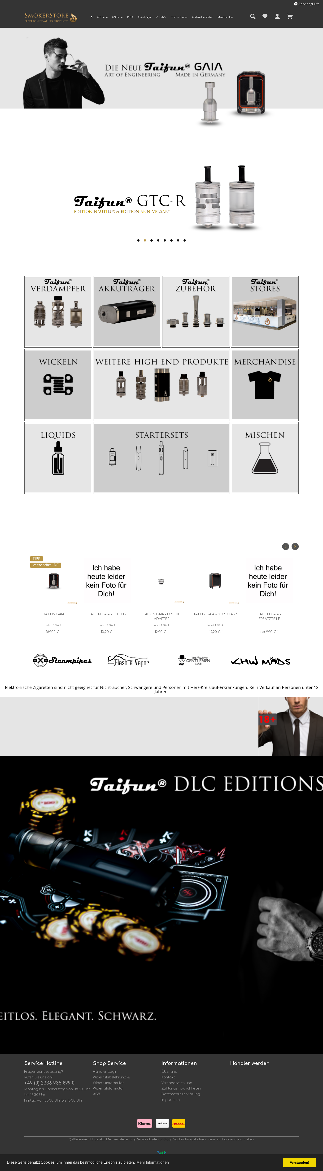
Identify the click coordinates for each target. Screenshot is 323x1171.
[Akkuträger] (127, 312)
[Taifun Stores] (265, 312)
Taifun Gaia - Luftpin (108, 614)
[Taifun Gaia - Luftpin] (107, 580)
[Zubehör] (196, 312)
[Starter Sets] (161, 458)
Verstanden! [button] (299, 1162)
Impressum (171, 1100)
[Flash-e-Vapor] (128, 660)
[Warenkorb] (298, 16)
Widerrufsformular (108, 1088)
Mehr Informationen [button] (152, 1162)
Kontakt (168, 1077)
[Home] (91, 17)
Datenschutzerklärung (181, 1094)
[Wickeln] (58, 385)
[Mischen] (265, 458)
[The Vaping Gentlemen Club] (194, 660)
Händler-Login (105, 1071)
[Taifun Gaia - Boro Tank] (215, 580)
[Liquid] (58, 458)
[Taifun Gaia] (53, 580)
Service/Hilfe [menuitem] (308, 4)
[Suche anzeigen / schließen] (251, 16)
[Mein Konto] (277, 16)
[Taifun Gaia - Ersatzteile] (269, 580)
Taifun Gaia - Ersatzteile (269, 616)
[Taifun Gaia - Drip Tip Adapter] (161, 580)
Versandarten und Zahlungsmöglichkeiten (181, 1085)
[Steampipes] (62, 660)
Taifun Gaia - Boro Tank (215, 614)
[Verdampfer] (58, 312)
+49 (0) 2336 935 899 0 (49, 1083)
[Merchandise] (265, 385)
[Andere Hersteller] (161, 385)
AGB (96, 1094)
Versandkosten (148, 1139)
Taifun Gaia (53, 614)
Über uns (169, 1071)
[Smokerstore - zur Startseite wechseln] (50, 18)
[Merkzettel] (265, 16)
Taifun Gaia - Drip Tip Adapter (161, 616)
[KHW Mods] (260, 660)
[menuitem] (91, 17)
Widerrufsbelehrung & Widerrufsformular (111, 1080)
